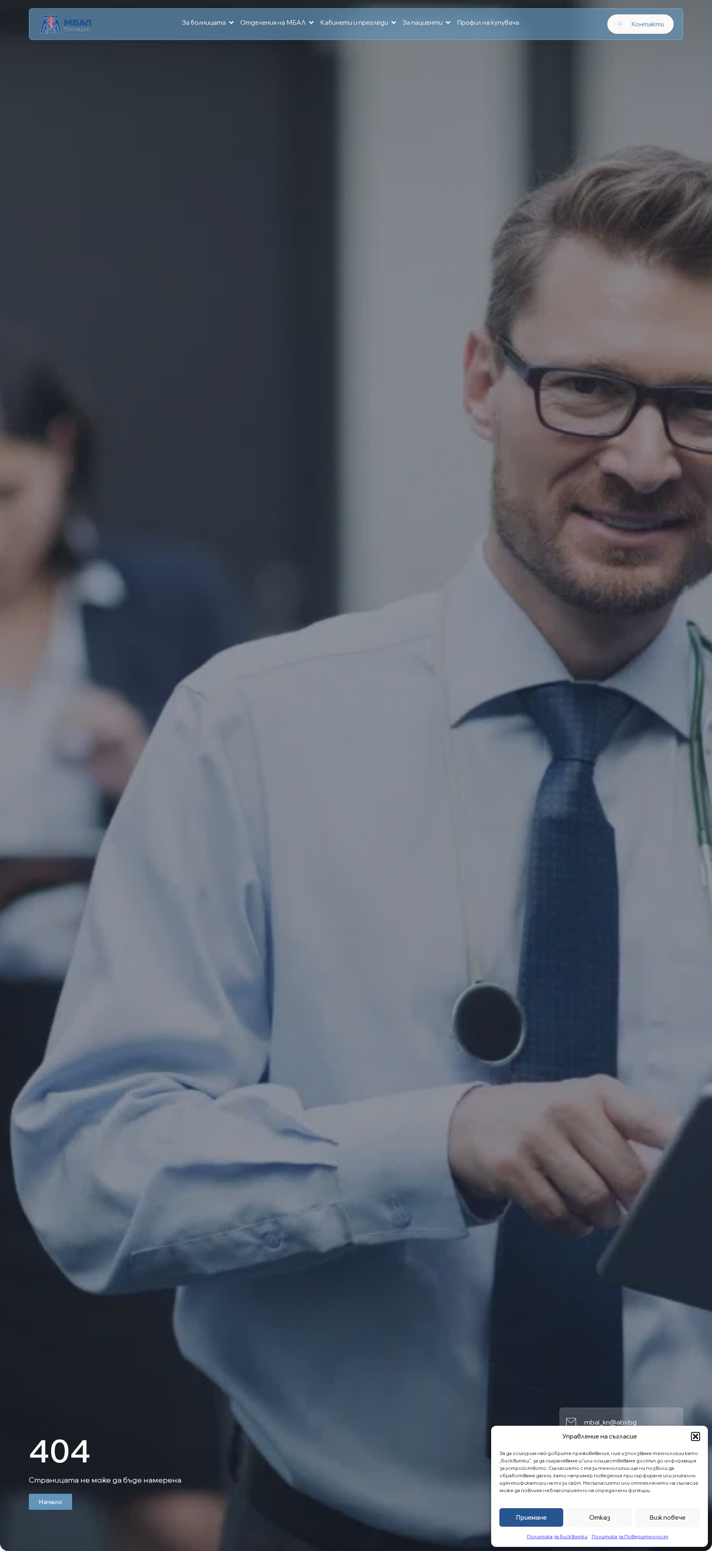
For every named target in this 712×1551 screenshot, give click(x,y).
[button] (695, 1436)
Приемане (531, 1517)
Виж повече (667, 1517)
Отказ (599, 1517)
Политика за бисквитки (557, 1536)
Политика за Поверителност (630, 1536)
